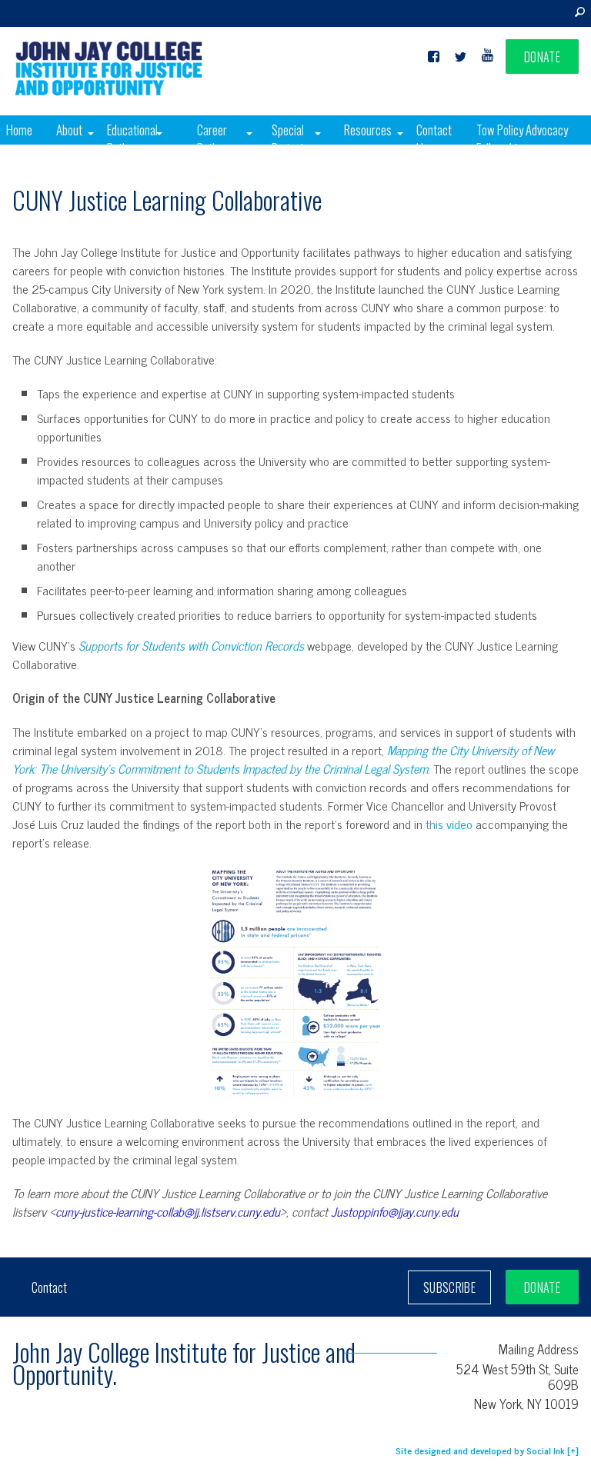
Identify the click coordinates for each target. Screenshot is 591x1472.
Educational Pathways (132, 139)
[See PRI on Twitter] (460, 57)
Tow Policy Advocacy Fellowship (522, 139)
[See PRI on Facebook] (433, 57)
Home (19, 129)
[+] (573, 1450)
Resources (368, 129)
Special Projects (290, 139)
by (480, 1450)
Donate (542, 57)
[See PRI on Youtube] (487, 57)
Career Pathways (219, 139)
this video (449, 824)
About (69, 129)
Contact (49, 1287)
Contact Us (434, 139)
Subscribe (449, 1287)
